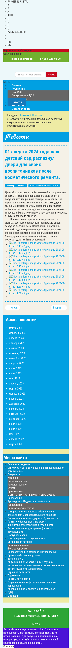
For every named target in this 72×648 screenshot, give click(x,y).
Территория (14, 575)
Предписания (15, 491)
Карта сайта (36, 610)
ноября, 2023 (16, 348)
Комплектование (17, 484)
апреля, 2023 (16, 383)
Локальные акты (17, 481)
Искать (51, 74)
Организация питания (20, 541)
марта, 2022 (15, 444)
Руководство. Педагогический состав (29, 501)
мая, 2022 (14, 434)
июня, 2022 (15, 429)
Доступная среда (17, 535)
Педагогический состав (21, 508)
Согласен (8, 646)
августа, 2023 (16, 363)
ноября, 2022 (16, 408)
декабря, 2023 (17, 343)
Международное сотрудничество (26, 538)
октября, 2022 (17, 413)
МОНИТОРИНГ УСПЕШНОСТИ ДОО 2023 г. (31, 494)
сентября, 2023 (17, 358)
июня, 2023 (15, 373)
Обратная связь (21, 108)
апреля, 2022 (16, 439)
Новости (21, 186)
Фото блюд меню (17, 548)
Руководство (15, 504)
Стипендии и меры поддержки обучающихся (33, 518)
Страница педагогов (19, 572)
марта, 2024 (15, 328)
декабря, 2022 (17, 403)
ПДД (10, 592)
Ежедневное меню (18, 545)
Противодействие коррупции (24, 555)
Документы (14, 474)
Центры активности (19, 578)
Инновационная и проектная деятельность (32, 589)
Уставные (13, 477)
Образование (15, 498)
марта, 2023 (15, 388)
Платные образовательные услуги (27, 521)
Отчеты (12, 488)
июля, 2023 (15, 368)
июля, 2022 (15, 424)
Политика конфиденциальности (36, 616)
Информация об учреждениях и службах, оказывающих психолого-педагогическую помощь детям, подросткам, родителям (36, 565)
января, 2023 (16, 398)
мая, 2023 (14, 378)
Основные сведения (19, 464)
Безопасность (15, 558)
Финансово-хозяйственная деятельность (31, 525)
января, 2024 (16, 338)
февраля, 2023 (17, 393)
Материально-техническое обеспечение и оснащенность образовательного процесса (32, 513)
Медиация (13, 595)
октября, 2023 (17, 353)
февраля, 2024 (17, 333)
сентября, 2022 (17, 418)
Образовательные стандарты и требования (32, 552)
